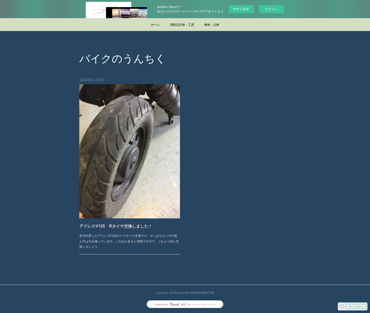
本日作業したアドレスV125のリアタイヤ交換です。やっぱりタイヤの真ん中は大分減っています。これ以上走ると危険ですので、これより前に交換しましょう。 (129, 240)
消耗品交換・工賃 (182, 24)
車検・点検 (211, 24)
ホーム (155, 24)
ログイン (271, 9)
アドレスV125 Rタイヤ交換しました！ (115, 226)
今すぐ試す (241, 8)
